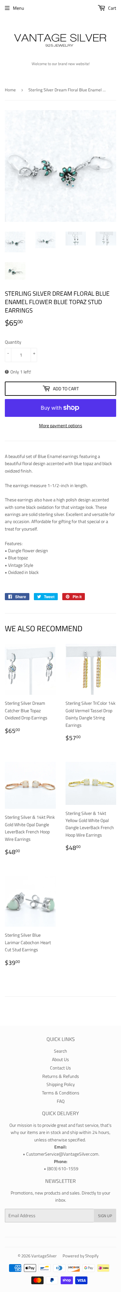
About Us (60, 1059)
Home (10, 89)
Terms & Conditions (60, 1092)
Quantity (13, 341)
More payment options (60, 425)
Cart (111, 8)
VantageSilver (44, 1255)
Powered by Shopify (80, 1255)
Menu (18, 8)
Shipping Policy (60, 1084)
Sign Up (105, 1216)
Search (60, 1050)
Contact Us (60, 1067)
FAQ (61, 1101)
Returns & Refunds (60, 1076)
